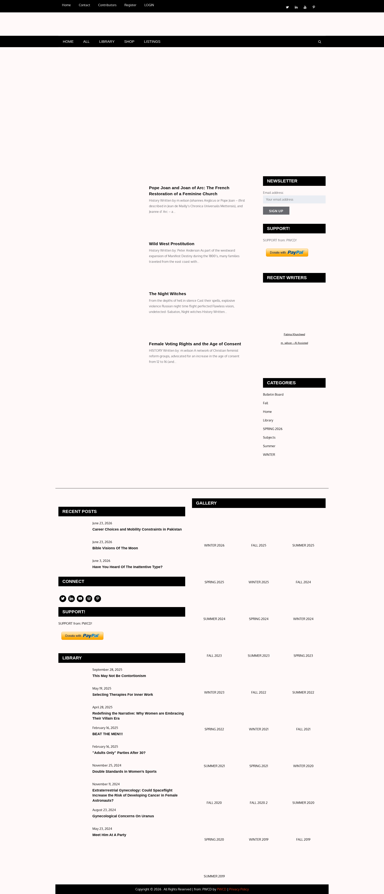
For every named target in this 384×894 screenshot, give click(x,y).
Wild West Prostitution (171, 243)
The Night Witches (167, 293)
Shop (129, 42)
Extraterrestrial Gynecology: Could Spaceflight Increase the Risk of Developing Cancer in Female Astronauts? (135, 795)
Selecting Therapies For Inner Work (122, 695)
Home (66, 5)
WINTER (269, 455)
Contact (84, 5)
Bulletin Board (273, 394)
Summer (269, 446)
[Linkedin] (71, 598)
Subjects (67, 179)
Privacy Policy (239, 889)
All (86, 42)
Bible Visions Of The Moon (115, 548)
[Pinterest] (97, 598)
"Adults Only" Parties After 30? (119, 753)
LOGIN (149, 5)
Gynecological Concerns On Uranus (123, 816)
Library (66, 285)
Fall (265, 403)
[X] (62, 598)
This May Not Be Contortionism (119, 676)
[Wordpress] (89, 598)
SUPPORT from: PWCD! (280, 240)
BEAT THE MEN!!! (107, 734)
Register (130, 5)
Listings (152, 42)
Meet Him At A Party (109, 835)
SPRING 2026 (272, 429)
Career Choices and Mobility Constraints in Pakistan (137, 529)
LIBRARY (107, 42)
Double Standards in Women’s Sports (124, 772)
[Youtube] (80, 598)
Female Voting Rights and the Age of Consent (195, 343)
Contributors (107, 5)
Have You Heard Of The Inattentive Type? (127, 567)
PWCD (221, 889)
